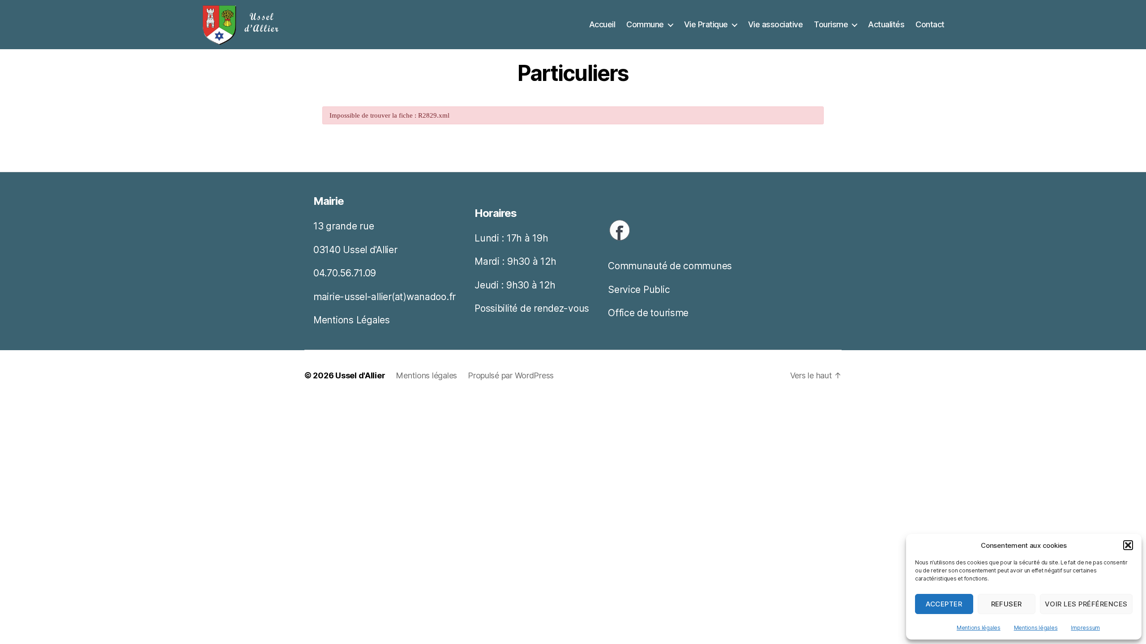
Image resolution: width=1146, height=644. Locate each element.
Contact (930, 24)
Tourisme (831, 24)
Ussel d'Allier (360, 375)
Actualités (886, 24)
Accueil (602, 24)
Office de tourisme (648, 312)
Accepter (944, 604)
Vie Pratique (706, 24)
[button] (1128, 545)
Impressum (1085, 627)
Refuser (1006, 604)
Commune (645, 24)
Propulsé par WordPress (511, 375)
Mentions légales (979, 627)
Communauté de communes (670, 265)
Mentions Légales (351, 320)
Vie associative (775, 24)
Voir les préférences (1086, 604)
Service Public (639, 289)
